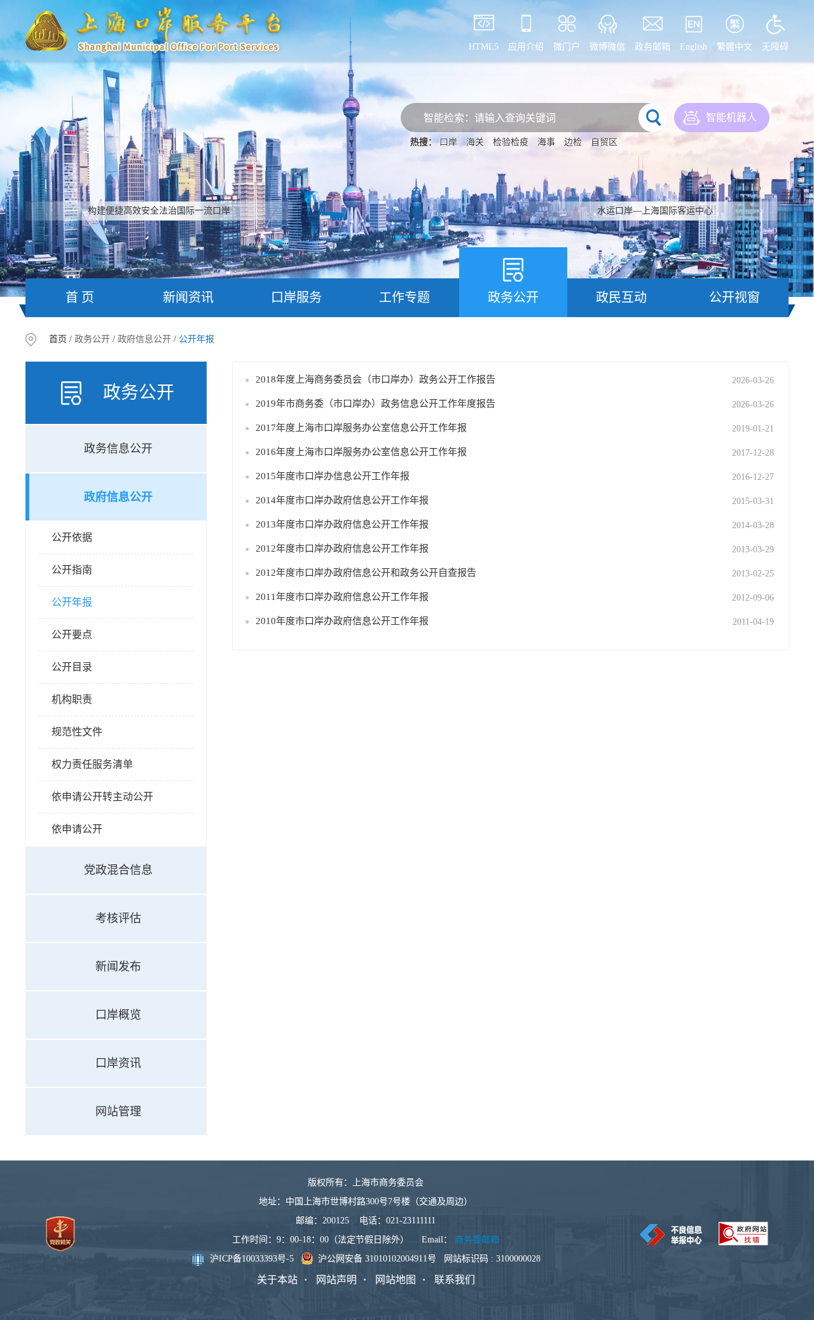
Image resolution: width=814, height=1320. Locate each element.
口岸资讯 (118, 1063)
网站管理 (118, 1111)
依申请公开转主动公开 (102, 796)
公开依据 (72, 537)
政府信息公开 (144, 339)
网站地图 (395, 1279)
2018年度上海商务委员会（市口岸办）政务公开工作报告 (375, 379)
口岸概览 (118, 1015)
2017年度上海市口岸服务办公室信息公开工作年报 (361, 428)
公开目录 (72, 667)
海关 (475, 142)
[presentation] (40, 149)
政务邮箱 (652, 46)
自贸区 (604, 142)
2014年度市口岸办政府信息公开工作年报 (342, 500)
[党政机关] (60, 1233)
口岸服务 (296, 297)
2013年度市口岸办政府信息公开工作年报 (342, 524)
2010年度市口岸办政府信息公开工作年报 (342, 621)
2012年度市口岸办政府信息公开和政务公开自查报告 (366, 573)
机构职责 (72, 699)
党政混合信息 (118, 870)
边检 (573, 142)
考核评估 (118, 918)
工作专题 (404, 297)
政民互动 (621, 297)
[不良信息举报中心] (671, 1234)
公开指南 (72, 569)
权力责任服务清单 (92, 764)
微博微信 (607, 46)
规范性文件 (77, 731)
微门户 (566, 46)
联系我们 (454, 1279)
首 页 (80, 297)
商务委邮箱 (477, 1239)
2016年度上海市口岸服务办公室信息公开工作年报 (361, 452)
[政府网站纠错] (743, 1233)
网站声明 (336, 1279)
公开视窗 (734, 297)
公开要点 (72, 634)
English (693, 46)
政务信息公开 (118, 448)
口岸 (448, 142)
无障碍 (775, 46)
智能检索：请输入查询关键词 (490, 117)
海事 (546, 142)
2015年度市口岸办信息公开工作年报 (333, 476)
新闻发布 (118, 966)
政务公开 (513, 297)
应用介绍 (526, 46)
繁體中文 (734, 46)
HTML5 (484, 46)
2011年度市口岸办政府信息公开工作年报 (342, 597)
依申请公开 (77, 829)
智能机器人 (731, 117)
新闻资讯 (188, 297)
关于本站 (277, 1279)
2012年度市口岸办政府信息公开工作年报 (342, 548)
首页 (58, 339)
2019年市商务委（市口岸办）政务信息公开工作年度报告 (375, 403)
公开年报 (72, 602)
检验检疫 (510, 142)
